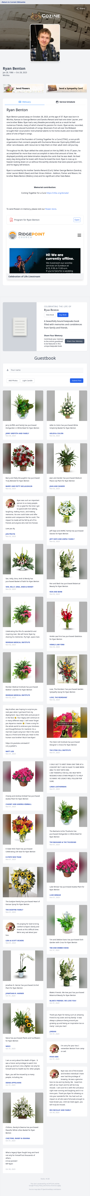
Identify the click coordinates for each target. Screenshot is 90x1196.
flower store (50, 209)
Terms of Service (51, 1186)
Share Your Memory (74, 341)
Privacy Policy (38, 1186)
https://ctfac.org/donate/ (58, 193)
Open (77, 219)
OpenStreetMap (47, 1189)
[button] (23, 405)
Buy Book (62, 315)
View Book (50, 315)
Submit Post (76, 380)
